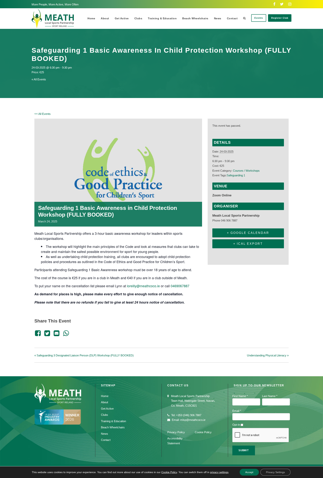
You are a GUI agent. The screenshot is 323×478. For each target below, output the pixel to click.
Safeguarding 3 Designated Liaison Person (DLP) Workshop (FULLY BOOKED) (84, 355)
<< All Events (42, 113)
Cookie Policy (203, 432)
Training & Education (162, 18)
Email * (236, 410)
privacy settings (219, 472)
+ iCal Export (248, 243)
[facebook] (274, 4)
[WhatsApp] (66, 333)
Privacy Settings (275, 472)
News (217, 18)
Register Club (279, 18)
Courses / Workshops (246, 170)
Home (91, 18)
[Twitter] (47, 333)
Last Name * (269, 396)
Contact (232, 18)
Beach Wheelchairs (195, 18)
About (105, 18)
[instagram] (289, 4)
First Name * (240, 396)
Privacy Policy (176, 432)
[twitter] (282, 4)
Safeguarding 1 (236, 175)
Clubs (138, 18)
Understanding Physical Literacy (268, 355)
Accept (249, 472)
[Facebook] (38, 333)
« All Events (39, 79)
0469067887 (180, 285)
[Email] (56, 333)
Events (258, 18)
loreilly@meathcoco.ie (143, 285)
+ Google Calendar (248, 232)
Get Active (122, 18)
